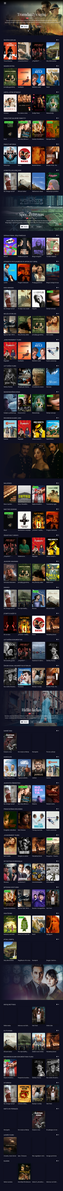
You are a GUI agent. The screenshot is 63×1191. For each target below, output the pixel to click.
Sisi (31, 462)
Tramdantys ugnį (31, 14)
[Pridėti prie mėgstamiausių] (32, 26)
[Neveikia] (52, 77)
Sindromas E (31, 983)
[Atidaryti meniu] (5, 3)
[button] (28, 31)
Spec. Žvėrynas (31, 214)
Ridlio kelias (31, 709)
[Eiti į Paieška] (57, 3)
